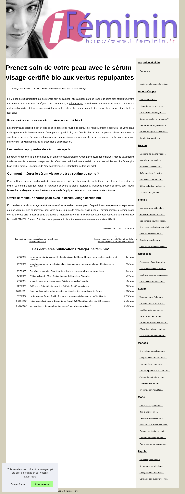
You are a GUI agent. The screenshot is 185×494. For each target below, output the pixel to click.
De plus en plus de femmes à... (153, 323)
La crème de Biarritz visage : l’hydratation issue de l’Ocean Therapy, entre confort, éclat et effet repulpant (73, 258)
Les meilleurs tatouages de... (152, 112)
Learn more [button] (30, 476)
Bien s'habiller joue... (148, 412)
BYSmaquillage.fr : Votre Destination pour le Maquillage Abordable (60, 276)
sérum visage (76, 103)
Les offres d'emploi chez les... (153, 246)
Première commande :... (150, 167)
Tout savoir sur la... (148, 99)
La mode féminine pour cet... (152, 437)
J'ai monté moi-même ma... (151, 377)
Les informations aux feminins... (154, 84)
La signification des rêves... (151, 472)
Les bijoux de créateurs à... (151, 418)
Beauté (36, 88)
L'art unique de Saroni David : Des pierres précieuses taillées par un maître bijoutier (68, 296)
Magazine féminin (22, 88)
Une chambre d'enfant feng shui (154, 227)
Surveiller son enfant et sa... (152, 214)
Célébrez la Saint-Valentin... (152, 186)
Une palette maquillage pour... (153, 351)
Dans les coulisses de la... (151, 234)
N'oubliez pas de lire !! (149, 459)
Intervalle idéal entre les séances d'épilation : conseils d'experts (59, 281)
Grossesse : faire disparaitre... (153, 262)
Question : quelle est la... (150, 240)
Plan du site (144, 71)
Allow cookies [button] (42, 484)
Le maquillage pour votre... (151, 364)
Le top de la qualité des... (151, 405)
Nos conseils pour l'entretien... (153, 221)
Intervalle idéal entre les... (151, 179)
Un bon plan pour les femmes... (153, 132)
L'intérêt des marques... (150, 383)
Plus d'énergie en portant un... (153, 444)
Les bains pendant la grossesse (154, 275)
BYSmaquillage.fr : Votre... (151, 173)
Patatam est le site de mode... (153, 431)
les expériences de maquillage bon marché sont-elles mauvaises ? (37, 240)
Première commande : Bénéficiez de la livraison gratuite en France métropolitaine (67, 271)
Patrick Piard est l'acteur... (151, 316)
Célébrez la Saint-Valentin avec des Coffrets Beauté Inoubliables (59, 286)
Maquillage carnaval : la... (151, 160)
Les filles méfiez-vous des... (152, 303)
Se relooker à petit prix (149, 138)
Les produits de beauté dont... (153, 358)
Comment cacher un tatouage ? (154, 119)
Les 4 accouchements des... (152, 281)
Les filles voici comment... (151, 310)
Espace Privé (72, 491)
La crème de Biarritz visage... (152, 154)
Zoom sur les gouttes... (150, 192)
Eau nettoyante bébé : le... (151, 208)
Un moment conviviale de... (151, 466)
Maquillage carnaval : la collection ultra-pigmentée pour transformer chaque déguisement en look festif (72, 265)
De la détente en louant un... (152, 335)
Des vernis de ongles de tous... (153, 125)
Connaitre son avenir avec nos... (154, 479)
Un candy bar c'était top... (151, 390)
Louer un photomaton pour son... (154, 370)
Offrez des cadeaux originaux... (153, 329)
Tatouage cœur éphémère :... (152, 297)
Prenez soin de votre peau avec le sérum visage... (65, 88)
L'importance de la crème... (151, 106)
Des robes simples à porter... (152, 268)
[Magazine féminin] (92, 29)
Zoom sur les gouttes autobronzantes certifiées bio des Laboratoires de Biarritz (66, 291)
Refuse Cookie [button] (18, 484)
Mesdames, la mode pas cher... (153, 425)
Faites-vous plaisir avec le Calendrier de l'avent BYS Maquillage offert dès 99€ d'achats (115, 240)
